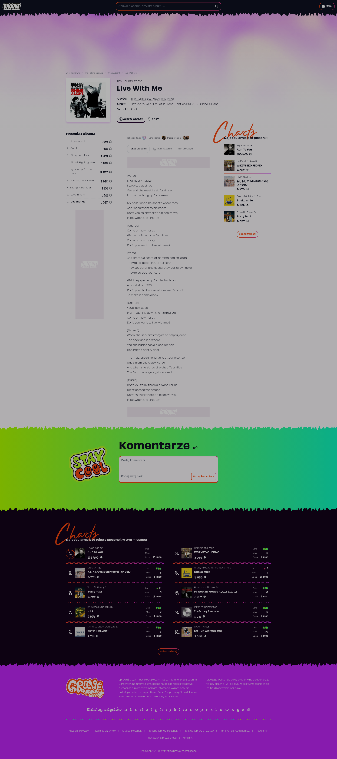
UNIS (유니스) (244, 177)
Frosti (253, 162)
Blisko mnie (245, 200)
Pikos (197, 607)
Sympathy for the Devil (81, 172)
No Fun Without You (208, 631)
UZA (90, 611)
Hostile (214, 588)
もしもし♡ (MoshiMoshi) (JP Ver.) (252, 183)
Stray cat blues (80, 156)
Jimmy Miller (165, 99)
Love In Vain (78, 195)
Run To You (244, 150)
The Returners (222, 568)
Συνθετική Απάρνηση (207, 611)
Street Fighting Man (83, 163)
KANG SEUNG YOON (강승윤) (102, 627)
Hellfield (241, 162)
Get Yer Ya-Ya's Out (144, 104)
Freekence (200, 588)
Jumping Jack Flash (82, 181)
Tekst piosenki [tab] (138, 149)
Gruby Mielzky (245, 196)
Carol (74, 149)
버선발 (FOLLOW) (97, 631)
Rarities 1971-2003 (187, 104)
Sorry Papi (244, 216)
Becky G (251, 212)
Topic (240, 212)
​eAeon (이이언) (202, 627)
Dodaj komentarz (203, 477)
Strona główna (73, 73)
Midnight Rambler (80, 188)
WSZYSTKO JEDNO (249, 166)
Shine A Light (113, 73)
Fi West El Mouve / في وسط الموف (215, 592)
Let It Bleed (166, 104)
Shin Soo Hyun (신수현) (100, 607)
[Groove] (11, 6)
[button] (327, 6)
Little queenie (78, 141)
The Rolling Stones (94, 73)
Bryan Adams (244, 146)
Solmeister (210, 607)
